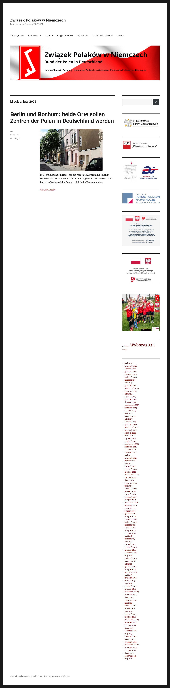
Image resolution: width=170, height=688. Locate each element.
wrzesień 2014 (131, 594)
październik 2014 (132, 592)
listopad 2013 (130, 617)
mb (11, 131)
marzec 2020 (130, 491)
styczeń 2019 (130, 511)
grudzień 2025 (131, 371)
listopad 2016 (130, 550)
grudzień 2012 (131, 642)
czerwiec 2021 (130, 452)
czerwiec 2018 (130, 519)
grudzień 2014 (131, 586)
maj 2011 (128, 659)
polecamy (125, 346)
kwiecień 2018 (131, 522)
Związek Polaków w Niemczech (38, 20)
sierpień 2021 (130, 450)
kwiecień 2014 (131, 606)
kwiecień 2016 (131, 558)
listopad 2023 (130, 402)
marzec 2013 (130, 639)
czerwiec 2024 (131, 391)
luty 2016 (128, 564)
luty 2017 (128, 542)
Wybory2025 (142, 345)
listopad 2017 (130, 530)
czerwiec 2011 (130, 656)
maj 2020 (128, 486)
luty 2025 (128, 383)
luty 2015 (128, 583)
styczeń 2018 (130, 528)
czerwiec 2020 (131, 483)
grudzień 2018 (131, 514)
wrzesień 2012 (131, 647)
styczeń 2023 (130, 422)
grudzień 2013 (130, 614)
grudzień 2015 (131, 567)
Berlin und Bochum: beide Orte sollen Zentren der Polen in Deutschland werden (62, 117)
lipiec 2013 (129, 628)
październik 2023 (132, 405)
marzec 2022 (130, 436)
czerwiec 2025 (131, 374)
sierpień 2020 (130, 477)
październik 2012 (132, 645)
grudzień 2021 (131, 441)
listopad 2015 (130, 569)
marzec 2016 (130, 561)
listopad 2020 (130, 472)
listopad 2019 (130, 500)
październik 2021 (132, 444)
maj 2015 (128, 575)
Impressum (33, 35)
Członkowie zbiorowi (103, 35)
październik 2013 (132, 620)
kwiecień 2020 (131, 489)
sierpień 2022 (130, 433)
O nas (47, 35)
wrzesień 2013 (131, 622)
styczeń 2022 (130, 438)
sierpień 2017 (130, 533)
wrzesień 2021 (131, 447)
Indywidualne (82, 35)
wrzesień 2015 (131, 572)
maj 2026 (129, 363)
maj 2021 (128, 455)
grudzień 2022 (131, 424)
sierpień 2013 (130, 625)
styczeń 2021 (130, 466)
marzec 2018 (130, 525)
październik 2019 (132, 502)
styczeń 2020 (130, 494)
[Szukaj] (156, 102)
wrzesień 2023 (131, 408)
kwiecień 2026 (131, 366)
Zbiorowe (120, 35)
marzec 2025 (130, 380)
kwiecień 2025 (131, 377)
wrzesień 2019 (131, 505)
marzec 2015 (130, 581)
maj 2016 (128, 555)
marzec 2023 (130, 416)
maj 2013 (128, 634)
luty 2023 (128, 419)
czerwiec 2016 (131, 553)
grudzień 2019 (131, 497)
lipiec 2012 (129, 653)
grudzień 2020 (131, 469)
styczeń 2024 (130, 397)
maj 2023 (128, 413)
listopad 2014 (130, 589)
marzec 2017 (130, 539)
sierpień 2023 (130, 411)
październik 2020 (132, 475)
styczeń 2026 (130, 369)
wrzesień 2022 (131, 430)
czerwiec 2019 (131, 508)
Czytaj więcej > (48, 189)
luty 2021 (128, 463)
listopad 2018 (130, 516)
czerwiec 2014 (130, 600)
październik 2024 (132, 388)
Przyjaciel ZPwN (65, 35)
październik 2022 (132, 427)
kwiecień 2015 (131, 578)
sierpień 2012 (130, 650)
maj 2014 (128, 603)
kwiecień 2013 (130, 636)
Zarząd (124, 350)
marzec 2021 (130, 461)
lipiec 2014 (129, 597)
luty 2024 (128, 394)
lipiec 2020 (129, 480)
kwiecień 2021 (131, 458)
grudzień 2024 (131, 385)
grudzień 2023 (131, 399)
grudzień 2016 (131, 547)
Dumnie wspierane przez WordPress (54, 676)
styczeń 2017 (130, 544)
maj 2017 (128, 536)
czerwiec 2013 (130, 631)
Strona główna (17, 35)
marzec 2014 (130, 608)
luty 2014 (128, 611)
